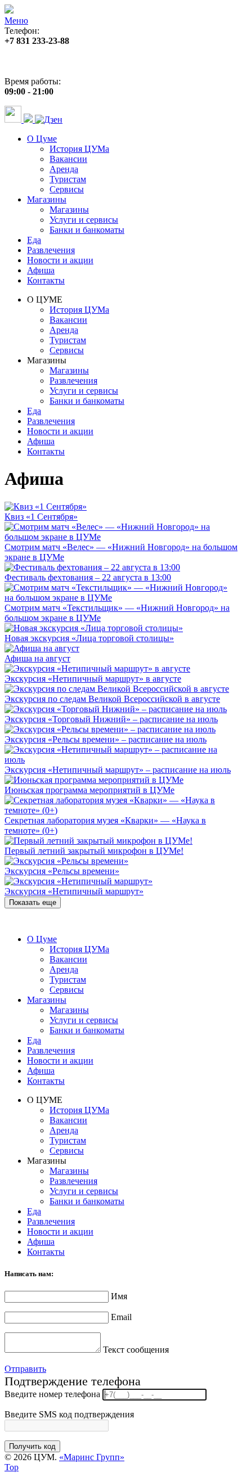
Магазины (46, 199)
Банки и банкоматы (87, 230)
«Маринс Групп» (91, 1457)
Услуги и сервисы (84, 219)
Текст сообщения (136, 1349)
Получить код (32, 1446)
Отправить (25, 1369)
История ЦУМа (79, 149)
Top (12, 1467)
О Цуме (42, 138)
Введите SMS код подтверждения (69, 1414)
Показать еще (32, 902)
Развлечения (51, 250)
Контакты (46, 280)
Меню (16, 20)
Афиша (41, 270)
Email (121, 1317)
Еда (34, 240)
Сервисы (67, 189)
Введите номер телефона (52, 1394)
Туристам (68, 179)
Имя (119, 1296)
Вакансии (68, 159)
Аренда (64, 169)
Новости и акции (60, 260)
